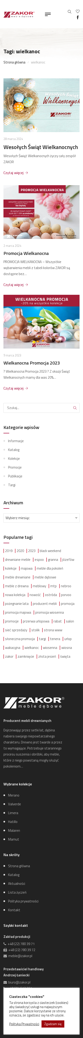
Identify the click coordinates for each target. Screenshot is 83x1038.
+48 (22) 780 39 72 (21, 949)
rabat (57, 621)
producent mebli (45, 604)
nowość (35, 595)
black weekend (50, 551)
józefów (68, 560)
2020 (20, 551)
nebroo (66, 586)
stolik (35, 630)
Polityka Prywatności (24, 1024)
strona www (53, 630)
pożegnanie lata (17, 604)
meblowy (39, 586)
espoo (39, 560)
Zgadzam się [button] (53, 1024)
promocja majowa (18, 612)
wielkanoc (31, 648)
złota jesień (47, 656)
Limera (13, 813)
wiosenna (50, 648)
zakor (9, 656)
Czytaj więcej (13, 172)
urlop (68, 639)
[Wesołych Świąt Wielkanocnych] (41, 105)
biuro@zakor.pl (18, 982)
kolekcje (11, 568)
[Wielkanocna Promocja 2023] (41, 322)
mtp (53, 586)
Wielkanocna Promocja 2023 (31, 363)
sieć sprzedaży (16, 630)
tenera (55, 639)
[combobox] (41, 518)
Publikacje (15, 476)
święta (65, 656)
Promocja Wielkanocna (26, 253)
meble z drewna (17, 586)
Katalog (13, 449)
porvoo (66, 595)
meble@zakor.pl (19, 956)
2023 (32, 551)
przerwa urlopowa (36, 621)
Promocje (15, 467)
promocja (67, 604)
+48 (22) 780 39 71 (20, 943)
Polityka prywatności (23, 901)
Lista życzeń (17, 892)
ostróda (51, 595)
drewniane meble (17, 560)
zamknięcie (26, 656)
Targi (11, 485)
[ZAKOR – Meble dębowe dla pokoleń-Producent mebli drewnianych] (19, 14)
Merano (13, 795)
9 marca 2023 (12, 355)
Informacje (16, 441)
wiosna (66, 648)
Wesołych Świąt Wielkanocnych (40, 147)
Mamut (13, 839)
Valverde (14, 804)
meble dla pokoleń (50, 568)
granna (53, 560)
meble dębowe (45, 577)
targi (42, 639)
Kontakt (14, 910)
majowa (27, 568)
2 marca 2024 (12, 245)
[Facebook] (78, 17)
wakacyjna (12, 648)
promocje (12, 621)
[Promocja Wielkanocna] (41, 212)
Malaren (14, 830)
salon (70, 621)
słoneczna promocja (20, 639)
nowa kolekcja (15, 595)
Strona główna (14, 62)
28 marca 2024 (13, 138)
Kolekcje (14, 458)
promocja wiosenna (49, 612)
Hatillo (13, 821)
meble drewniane (17, 577)
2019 (8, 551)
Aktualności (16, 883)
